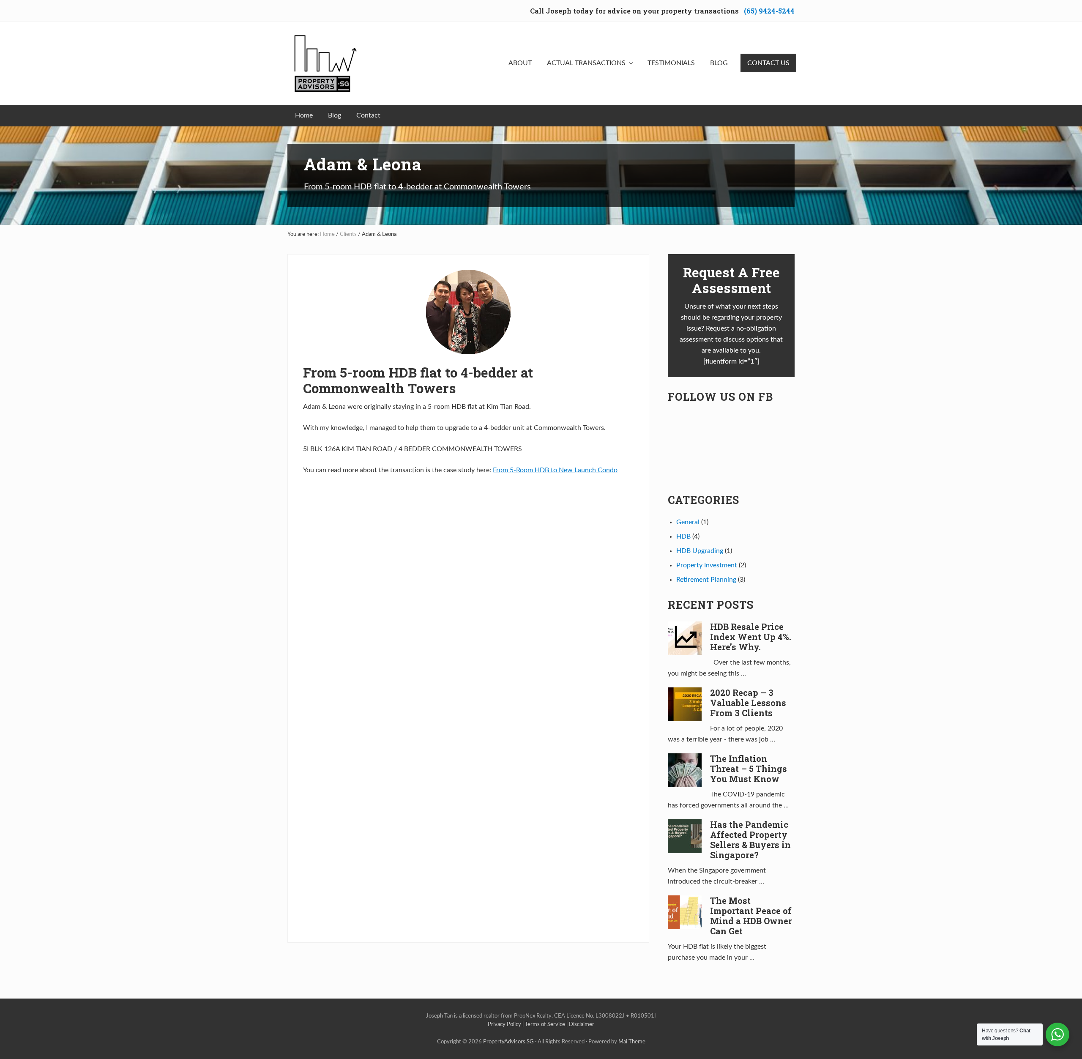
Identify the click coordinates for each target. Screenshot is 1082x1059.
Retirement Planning (706, 579)
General (687, 522)
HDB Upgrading (699, 550)
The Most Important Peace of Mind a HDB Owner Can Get (751, 915)
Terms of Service (545, 1024)
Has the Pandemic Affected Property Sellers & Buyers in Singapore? (750, 839)
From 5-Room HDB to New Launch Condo (555, 470)
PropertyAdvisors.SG (508, 1041)
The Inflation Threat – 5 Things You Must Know (748, 768)
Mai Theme (631, 1041)
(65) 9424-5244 (769, 10)
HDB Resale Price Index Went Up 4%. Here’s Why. (750, 636)
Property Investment (706, 565)
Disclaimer (581, 1024)
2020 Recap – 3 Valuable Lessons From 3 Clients (748, 702)
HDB (683, 536)
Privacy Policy (504, 1024)
